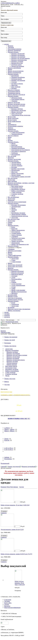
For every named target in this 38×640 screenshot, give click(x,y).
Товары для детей (9, 340)
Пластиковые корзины (14, 49)
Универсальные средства (15, 299)
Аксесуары (14, 217)
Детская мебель (16, 162)
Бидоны (10, 140)
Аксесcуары (11, 198)
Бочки (13, 227)
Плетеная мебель (16, 279)
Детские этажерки (16, 165)
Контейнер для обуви (11, 369)
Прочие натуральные (17, 66)
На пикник (11, 307)
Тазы (9, 123)
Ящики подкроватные (14, 72)
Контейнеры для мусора (18, 110)
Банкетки (10, 268)
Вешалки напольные (17, 272)
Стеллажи (14, 276)
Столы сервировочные (18, 285)
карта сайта (15, 3)
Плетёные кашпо (16, 64)
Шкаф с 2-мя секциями (18, 290)
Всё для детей (12, 156)
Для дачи (7, 384)
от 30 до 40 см (8, 449)
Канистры (14, 145)
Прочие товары (16, 175)
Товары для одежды (10, 346)
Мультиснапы (15, 170)
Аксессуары (11, 179)
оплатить (7, 315)
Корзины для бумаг (17, 109)
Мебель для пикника (14, 310)
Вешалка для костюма (13, 356)
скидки (6, 312)
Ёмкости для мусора (14, 102)
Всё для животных (13, 197)
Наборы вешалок (12, 364)
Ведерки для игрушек (14, 159)
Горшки (10, 222)
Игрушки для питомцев (18, 205)
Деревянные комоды (14, 93)
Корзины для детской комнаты (20, 58)
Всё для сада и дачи (14, 219)
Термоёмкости (12, 124)
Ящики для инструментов (15, 71)
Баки (9, 139)
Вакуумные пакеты (17, 186)
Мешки (10, 252)
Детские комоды (16, 164)
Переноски (11, 200)
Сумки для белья (16, 192)
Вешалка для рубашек (13, 353)
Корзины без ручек (17, 63)
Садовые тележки (16, 239)
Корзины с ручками (17, 61)
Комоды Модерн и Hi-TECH (16, 94)
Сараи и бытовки (16, 235)
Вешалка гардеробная (11, 350)
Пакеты (10, 254)
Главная (3, 466)
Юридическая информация (12, 607)
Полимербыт (8, 459)
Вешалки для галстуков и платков (17, 355)
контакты (7, 317)
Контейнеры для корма (18, 213)
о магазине (5, 3)
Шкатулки (14, 85)
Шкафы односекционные (19, 291)
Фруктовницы (15, 154)
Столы (13, 277)
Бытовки (14, 88)
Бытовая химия (12, 295)
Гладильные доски (16, 187)
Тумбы (13, 288)
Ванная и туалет (13, 296)
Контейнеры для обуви (18, 189)
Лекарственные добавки (18, 214)
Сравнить (4, 513)
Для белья (11, 47)
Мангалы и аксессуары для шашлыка (19, 309)
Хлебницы (14, 153)
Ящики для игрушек (17, 173)
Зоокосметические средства (19, 216)
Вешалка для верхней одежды (16, 360)
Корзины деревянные (14, 50)
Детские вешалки (12, 363)
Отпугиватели (15, 232)
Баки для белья (15, 86)
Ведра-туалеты (12, 120)
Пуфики (13, 282)
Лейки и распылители (18, 230)
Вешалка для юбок (12, 361)
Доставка (7, 601)
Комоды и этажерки (14, 90)
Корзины (10, 46)
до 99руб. (7, 428)
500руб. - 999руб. (9, 431)
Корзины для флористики (19, 60)
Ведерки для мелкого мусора (16, 104)
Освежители (15, 304)
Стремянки (14, 236)
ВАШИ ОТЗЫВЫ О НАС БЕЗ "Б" (19, 418)
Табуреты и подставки (18, 238)
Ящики (10, 69)
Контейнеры (15, 75)
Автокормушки (16, 206)
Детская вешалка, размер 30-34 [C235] (12, 529)
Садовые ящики (16, 233)
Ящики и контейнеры (14, 68)
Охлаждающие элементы (15, 126)
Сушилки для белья (17, 194)
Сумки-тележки (16, 261)
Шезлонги (14, 293)
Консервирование (16, 146)
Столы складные (16, 284)
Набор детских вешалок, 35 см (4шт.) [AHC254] (15, 505)
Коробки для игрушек (17, 168)
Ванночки (11, 157)
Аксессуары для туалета (15, 266)
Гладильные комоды (14, 91)
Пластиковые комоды (17, 99)
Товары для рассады (17, 241)
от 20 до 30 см (8, 448)
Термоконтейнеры (16, 134)
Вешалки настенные (17, 271)
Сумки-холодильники (17, 132)
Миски (13, 143)
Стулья (13, 287)
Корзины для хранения (18, 57)
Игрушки (14, 167)
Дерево (6, 438)
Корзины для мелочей (17, 53)
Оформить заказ (5, 332)
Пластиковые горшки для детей (20, 176)
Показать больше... (13, 52)
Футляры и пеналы (17, 83)
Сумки (13, 260)
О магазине (7, 599)
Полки (13, 280)
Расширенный (5, 463)
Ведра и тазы (12, 116)
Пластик (6, 440)
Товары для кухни (9, 378)
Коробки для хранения (18, 80)
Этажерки (14, 101)
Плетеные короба (16, 79)
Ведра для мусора (13, 118)
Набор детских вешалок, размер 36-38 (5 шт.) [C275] (16, 554)
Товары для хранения (10, 337)
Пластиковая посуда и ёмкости (20, 150)
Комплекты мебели (17, 274)
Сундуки (14, 82)
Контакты (7, 606)
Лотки (13, 211)
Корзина (3, 331)
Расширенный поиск (12, 321)
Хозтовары (7, 343)
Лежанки (14, 209)
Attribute (6, 457)
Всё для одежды (12, 178)
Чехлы (13, 195)
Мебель (10, 263)
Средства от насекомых (15, 298)
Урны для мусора (16, 113)
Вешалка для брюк (12, 352)
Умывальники (15, 243)
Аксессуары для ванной (15, 265)
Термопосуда (12, 129)
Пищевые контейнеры (18, 77)
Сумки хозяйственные (14, 255)
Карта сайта (7, 603)
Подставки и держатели (18, 151)
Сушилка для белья (11, 374)
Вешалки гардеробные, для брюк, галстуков (21, 183)
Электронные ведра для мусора (20, 115)
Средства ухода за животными (17, 202)
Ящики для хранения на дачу (20, 244)
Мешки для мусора (17, 112)
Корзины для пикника (18, 55)
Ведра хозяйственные (14, 121)
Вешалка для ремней (13, 358)
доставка (7, 313)
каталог (6, 44)
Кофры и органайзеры (18, 191)
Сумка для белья (10, 372)
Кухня (13, 302)
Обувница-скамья (16, 98)
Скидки (6, 604)
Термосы (10, 127)
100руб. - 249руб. (9, 429)
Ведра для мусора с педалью (16, 105)
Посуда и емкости (13, 135)
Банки (9, 137)
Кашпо (10, 224)
